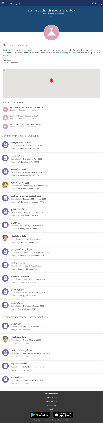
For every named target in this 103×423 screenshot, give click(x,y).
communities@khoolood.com (68, 53)
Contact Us (51, 405)
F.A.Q (51, 409)
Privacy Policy (51, 401)
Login (93, 3)
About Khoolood (51, 394)
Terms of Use (51, 397)
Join (51, 16)
